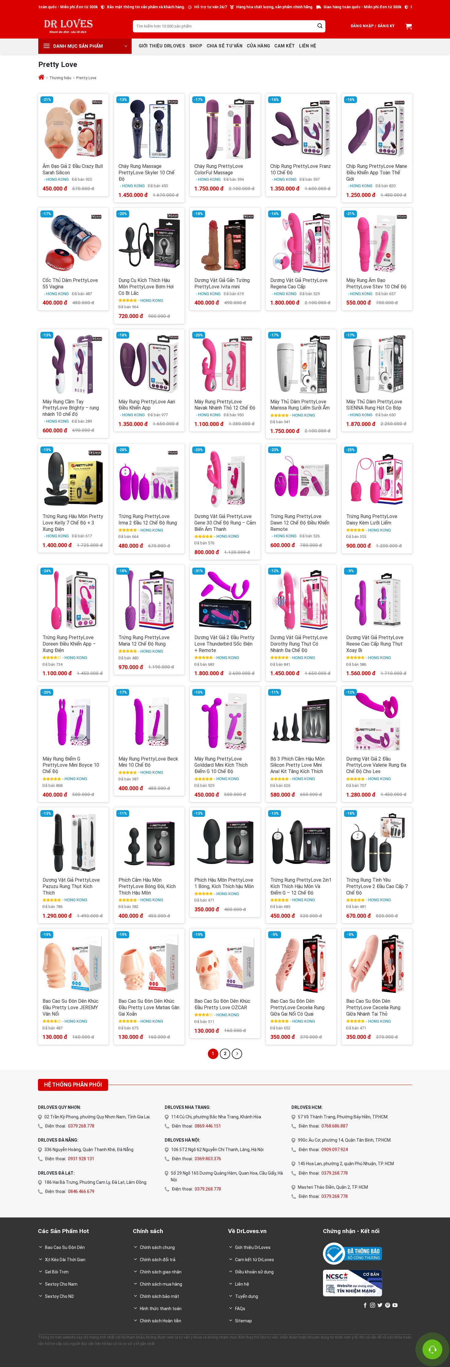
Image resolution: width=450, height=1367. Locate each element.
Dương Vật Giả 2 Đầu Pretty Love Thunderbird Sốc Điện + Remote (224, 644)
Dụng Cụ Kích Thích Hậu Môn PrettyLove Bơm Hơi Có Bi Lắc (146, 286)
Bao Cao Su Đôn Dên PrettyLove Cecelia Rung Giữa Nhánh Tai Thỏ (373, 1007)
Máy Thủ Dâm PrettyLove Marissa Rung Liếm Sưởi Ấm (300, 405)
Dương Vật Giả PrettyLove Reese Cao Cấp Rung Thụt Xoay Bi (374, 644)
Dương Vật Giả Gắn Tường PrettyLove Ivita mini (222, 283)
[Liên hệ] (432, 1349)
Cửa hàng (258, 46)
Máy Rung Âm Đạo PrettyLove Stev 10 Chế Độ (376, 283)
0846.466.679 (81, 1191)
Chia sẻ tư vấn (224, 46)
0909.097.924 (334, 1149)
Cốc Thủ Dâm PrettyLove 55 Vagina (70, 283)
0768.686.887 (334, 1126)
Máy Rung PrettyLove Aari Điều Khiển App (146, 405)
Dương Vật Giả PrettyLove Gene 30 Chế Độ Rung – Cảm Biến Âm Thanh (225, 522)
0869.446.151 (208, 1126)
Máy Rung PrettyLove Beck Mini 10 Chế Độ (148, 762)
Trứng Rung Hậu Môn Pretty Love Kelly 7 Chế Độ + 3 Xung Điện (73, 522)
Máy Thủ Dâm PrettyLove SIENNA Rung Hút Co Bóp (374, 405)
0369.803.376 (208, 1158)
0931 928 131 (81, 1158)
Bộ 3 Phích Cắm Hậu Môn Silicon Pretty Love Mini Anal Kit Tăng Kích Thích (297, 765)
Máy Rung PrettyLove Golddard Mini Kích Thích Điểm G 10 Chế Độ (221, 765)
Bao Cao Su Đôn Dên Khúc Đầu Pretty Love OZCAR (222, 1004)
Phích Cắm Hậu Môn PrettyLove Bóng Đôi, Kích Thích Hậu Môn (147, 886)
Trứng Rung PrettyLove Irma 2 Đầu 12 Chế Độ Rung (147, 519)
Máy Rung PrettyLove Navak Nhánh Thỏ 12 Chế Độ (224, 405)
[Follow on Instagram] (372, 1305)
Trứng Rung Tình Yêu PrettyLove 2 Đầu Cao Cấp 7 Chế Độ (377, 886)
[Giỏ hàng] (408, 26)
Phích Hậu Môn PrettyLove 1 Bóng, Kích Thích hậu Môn (224, 883)
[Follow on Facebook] (365, 1305)
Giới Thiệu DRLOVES (162, 46)
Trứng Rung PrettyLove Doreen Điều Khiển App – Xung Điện (69, 644)
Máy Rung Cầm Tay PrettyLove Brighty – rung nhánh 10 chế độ (71, 408)
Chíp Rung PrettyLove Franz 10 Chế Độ (300, 169)
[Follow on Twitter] (379, 1305)
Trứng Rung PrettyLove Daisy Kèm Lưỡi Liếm (371, 519)
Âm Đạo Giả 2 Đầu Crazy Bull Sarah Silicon (73, 169)
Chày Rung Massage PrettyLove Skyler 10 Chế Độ (146, 172)
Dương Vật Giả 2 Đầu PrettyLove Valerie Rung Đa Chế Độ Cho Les (376, 765)
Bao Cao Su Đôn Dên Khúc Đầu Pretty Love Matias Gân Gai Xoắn (148, 1007)
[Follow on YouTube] (394, 1305)
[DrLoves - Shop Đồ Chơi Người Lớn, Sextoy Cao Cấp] (68, 26)
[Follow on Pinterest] (387, 1305)
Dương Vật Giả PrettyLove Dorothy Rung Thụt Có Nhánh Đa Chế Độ (299, 644)
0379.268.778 (81, 1126)
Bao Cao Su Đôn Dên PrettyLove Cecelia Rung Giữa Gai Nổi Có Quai (297, 1007)
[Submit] (320, 26)
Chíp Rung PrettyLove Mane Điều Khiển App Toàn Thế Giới (376, 172)
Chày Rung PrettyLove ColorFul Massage (218, 169)
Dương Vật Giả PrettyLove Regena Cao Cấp (299, 283)
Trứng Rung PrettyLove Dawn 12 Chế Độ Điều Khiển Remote (299, 522)
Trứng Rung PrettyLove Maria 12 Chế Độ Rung (144, 641)
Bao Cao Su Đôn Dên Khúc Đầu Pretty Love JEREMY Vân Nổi (71, 1007)
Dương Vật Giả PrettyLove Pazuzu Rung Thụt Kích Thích (71, 886)
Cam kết (284, 46)
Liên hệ (307, 46)
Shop (195, 46)
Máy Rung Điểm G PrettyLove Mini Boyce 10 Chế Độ (71, 765)
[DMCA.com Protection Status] (341, 1305)
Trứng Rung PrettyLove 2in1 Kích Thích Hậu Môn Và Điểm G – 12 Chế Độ (301, 886)
